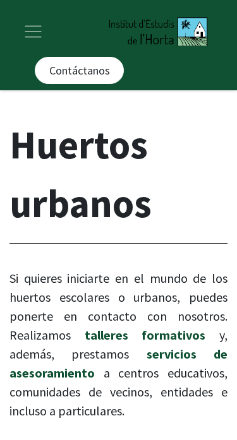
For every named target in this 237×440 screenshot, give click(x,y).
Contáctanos (79, 70)
